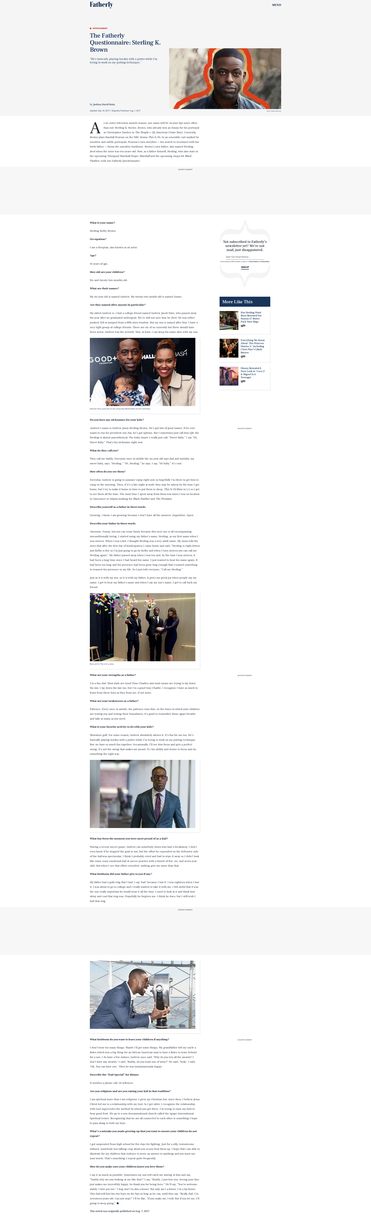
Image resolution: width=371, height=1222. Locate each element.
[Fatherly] (101, 5)
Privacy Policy (265, 261)
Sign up (245, 267)
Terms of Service (254, 261)
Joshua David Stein (104, 104)
